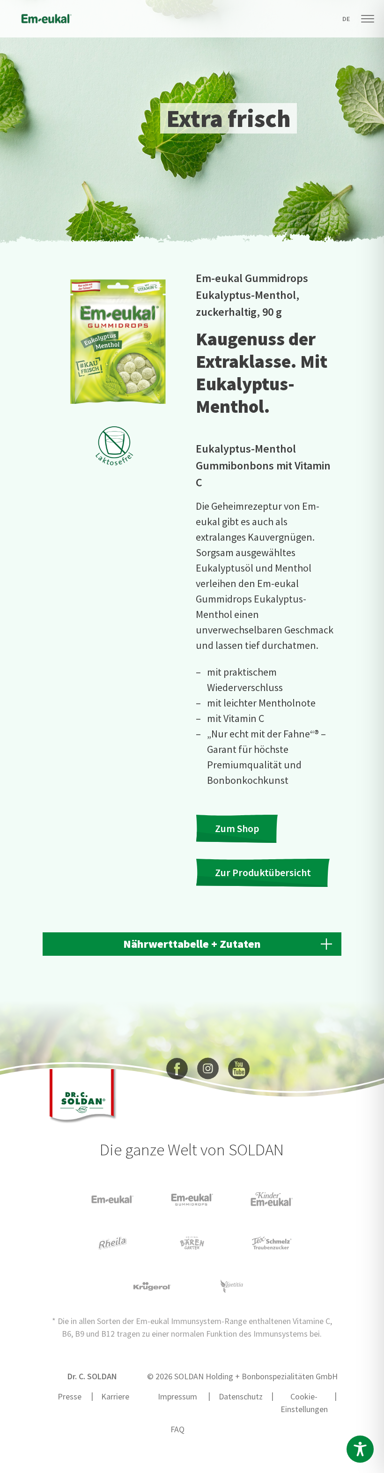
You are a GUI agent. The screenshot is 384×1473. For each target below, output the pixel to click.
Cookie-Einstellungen (304, 1402)
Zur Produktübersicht (263, 872)
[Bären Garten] (192, 1241)
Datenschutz (241, 1396)
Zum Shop (237, 828)
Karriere (115, 1396)
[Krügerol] (152, 1285)
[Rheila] (112, 1241)
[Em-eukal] (112, 1198)
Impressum (177, 1396)
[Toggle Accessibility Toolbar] (360, 1449)
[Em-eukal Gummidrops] (192, 1198)
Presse (69, 1396)
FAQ (177, 1429)
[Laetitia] (232, 1285)
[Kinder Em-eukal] (272, 1198)
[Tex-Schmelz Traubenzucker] (272, 1241)
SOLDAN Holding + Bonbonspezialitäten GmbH (256, 1376)
